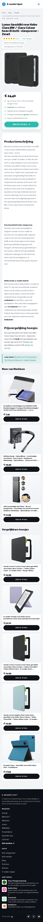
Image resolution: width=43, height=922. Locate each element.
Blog (4, 860)
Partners (5, 864)
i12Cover (5, 839)
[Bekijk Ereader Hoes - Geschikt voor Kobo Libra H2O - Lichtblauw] (21, 748)
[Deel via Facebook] (34, 916)
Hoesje (5, 813)
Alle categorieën (8, 853)
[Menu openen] (38, 4)
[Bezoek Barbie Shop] (4, 889)
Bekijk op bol (20, 124)
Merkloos (29, 39)
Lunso (4, 824)
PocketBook (7, 832)
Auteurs (5, 868)
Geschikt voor (7, 835)
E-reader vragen (8, 872)
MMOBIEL (6, 828)
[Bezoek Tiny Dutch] (4, 899)
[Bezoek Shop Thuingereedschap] (4, 882)
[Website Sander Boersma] (11, 916)
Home (4, 13)
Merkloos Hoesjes (18, 43)
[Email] (39, 916)
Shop (10, 13)
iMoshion (5, 820)
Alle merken (7, 856)
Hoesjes (16, 13)
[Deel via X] (28, 916)
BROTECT (6, 817)
